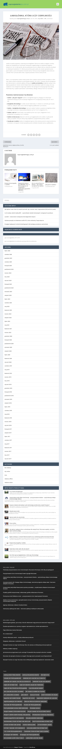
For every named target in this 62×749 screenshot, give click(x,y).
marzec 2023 (8, 314)
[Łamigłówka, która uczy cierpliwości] (31, 41)
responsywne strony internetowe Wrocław (17, 721)
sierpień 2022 (8, 317)
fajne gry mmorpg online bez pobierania (31, 685)
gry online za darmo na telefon (35, 691)
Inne (6, 475)
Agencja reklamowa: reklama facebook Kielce (15, 605)
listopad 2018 (8, 392)
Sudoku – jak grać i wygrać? (14, 97)
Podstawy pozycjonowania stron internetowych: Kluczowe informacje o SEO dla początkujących (28, 570)
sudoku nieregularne (29, 724)
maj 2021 (7, 325)
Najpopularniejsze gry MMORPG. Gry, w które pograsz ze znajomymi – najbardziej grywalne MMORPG (24, 186)
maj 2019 (7, 369)
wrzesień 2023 (8, 291)
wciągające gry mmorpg (11, 734)
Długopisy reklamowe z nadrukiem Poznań (14, 641)
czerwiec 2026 (8, 254)
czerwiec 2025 (8, 262)
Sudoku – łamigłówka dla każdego (16, 108)
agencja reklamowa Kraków (30, 675)
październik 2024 (9, 269)
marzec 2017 (8, 451)
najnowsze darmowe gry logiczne (47, 698)
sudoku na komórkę (37, 83)
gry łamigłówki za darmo (11, 695)
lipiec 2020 (7, 354)
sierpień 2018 (8, 403)
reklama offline (9, 479)
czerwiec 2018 (8, 410)
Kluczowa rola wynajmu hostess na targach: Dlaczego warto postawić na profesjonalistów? (27, 656)
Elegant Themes (18, 747)
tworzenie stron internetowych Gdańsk (36, 731)
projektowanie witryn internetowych (39, 711)
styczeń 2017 (8, 458)
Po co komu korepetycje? (16, 491)
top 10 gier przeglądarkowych (13, 731)
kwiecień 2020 (8, 358)
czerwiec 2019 (8, 366)
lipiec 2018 (7, 406)
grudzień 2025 (8, 258)
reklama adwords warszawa (34, 718)
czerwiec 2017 (8, 440)
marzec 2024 (8, 273)
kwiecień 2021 (8, 328)
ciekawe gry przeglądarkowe (12, 678)
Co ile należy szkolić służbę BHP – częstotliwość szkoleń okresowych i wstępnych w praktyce (29, 213)
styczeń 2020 (8, 362)
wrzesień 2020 (8, 347)
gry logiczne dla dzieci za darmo (13, 691)
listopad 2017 (8, 429)
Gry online (40, 18)
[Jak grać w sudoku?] (51, 177)
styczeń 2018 (8, 425)
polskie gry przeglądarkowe (32, 705)
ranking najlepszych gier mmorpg (14, 718)
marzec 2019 (8, 377)
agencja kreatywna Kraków (12, 675)
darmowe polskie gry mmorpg (41, 681)
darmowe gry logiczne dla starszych (34, 678)
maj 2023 (7, 306)
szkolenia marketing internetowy (37, 728)
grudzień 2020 (8, 336)
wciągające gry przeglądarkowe (29, 734)
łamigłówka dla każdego (14, 103)
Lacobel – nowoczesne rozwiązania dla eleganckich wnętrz (20, 216)
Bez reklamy (8, 467)
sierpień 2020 (8, 351)
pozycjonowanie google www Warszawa (16, 708)
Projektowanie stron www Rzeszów (14, 711)
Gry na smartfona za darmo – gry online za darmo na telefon (38, 184)
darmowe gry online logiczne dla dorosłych (17, 681)
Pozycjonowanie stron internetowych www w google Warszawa (19, 573)
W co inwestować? (8, 633)
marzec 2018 (8, 421)
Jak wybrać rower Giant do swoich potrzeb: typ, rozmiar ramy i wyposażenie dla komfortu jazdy (30, 209)
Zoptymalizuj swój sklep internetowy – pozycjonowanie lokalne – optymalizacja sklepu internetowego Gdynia (33, 498)
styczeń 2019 (8, 384)
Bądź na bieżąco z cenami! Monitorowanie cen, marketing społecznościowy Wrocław (32, 536)
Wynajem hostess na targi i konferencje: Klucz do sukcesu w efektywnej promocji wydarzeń (27, 645)
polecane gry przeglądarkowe (13, 705)
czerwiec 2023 (8, 302)
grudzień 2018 (8, 388)
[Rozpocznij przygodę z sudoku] (11, 177)
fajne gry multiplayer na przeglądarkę (15, 688)
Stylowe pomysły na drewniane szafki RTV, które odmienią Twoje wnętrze (24, 220)
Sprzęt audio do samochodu (17, 517)
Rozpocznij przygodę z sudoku (10, 183)
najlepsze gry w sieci (29, 698)
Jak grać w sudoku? (50, 184)
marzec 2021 (8, 332)
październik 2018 (9, 395)
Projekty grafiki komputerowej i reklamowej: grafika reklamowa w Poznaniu (23, 592)
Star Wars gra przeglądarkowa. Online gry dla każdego (24, 555)
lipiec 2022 (7, 321)
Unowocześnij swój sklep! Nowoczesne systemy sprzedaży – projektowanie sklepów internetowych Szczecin (29, 588)
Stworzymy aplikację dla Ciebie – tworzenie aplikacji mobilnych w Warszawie (23, 608)
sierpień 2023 (8, 295)
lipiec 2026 (7, 250)
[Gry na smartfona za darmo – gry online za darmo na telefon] (38, 177)
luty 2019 (7, 380)
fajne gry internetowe (10, 685)
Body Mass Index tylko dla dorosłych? (19, 549)
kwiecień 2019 (8, 373)
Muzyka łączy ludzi (15, 511)
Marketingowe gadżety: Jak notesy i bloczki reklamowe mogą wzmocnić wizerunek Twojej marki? (29, 622)
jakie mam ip (24, 695)
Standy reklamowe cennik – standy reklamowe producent (18, 637)
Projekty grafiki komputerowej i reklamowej (17, 714)
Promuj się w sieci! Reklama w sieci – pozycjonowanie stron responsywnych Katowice (25, 596)
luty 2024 (7, 276)
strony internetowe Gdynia (12, 724)
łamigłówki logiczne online (34, 738)
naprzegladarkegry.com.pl (23, 18)
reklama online (9, 482)
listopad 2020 (8, 340)
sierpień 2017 (8, 432)
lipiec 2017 (7, 436)
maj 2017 (7, 444)
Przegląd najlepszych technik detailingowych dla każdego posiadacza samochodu (26, 224)
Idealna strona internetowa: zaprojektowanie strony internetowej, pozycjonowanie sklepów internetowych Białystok (27, 600)
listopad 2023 (8, 284)
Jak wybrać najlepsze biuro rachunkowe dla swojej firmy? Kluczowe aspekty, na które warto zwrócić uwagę (32, 530)
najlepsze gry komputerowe (12, 698)
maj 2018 (7, 414)
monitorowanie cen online (49, 695)
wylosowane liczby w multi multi (14, 738)
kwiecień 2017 (8, 447)
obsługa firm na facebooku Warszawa (35, 701)
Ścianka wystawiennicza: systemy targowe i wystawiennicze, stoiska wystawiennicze (25, 626)
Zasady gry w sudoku (13, 121)
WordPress (32, 747)
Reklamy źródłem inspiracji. (10, 648)
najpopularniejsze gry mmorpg (13, 701)
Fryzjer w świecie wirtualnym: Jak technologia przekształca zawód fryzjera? (30, 505)
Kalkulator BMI (34, 695)
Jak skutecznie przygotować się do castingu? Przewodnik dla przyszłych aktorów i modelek (27, 652)
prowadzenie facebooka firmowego (42, 714)
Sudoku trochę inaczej (13, 117)
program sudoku (35, 708)
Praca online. (13, 523)
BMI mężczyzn (45, 675)
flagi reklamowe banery (36, 688)
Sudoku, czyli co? (11, 112)
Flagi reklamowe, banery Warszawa (12, 630)
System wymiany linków (44, 724)
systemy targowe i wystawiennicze (14, 728)
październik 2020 (9, 343)
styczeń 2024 (8, 280)
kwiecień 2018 (8, 418)
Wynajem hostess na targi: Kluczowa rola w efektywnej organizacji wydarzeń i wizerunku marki (28, 659)
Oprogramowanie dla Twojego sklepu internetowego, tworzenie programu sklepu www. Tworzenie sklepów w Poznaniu (29, 583)
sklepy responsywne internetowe (42, 721)
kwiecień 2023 (8, 310)
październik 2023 (9, 288)
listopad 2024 (8, 265)
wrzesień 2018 (8, 399)
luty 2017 (7, 455)
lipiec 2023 (7, 299)
